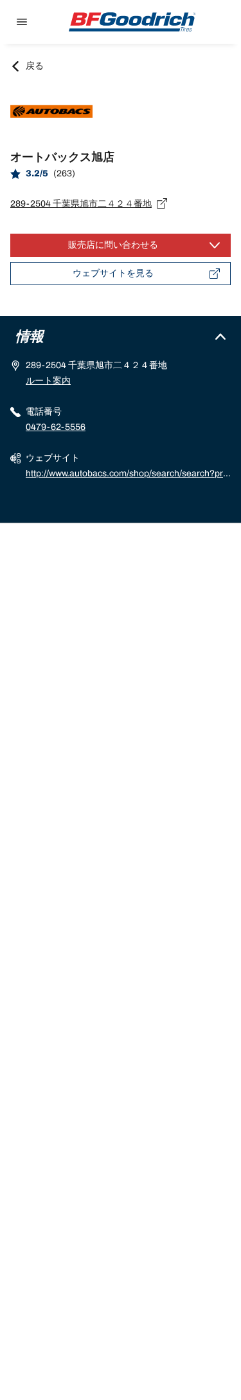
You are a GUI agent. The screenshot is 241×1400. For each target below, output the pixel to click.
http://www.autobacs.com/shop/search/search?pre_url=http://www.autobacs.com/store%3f (127, 475)
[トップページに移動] (132, 21)
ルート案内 (48, 381)
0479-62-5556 (55, 427)
